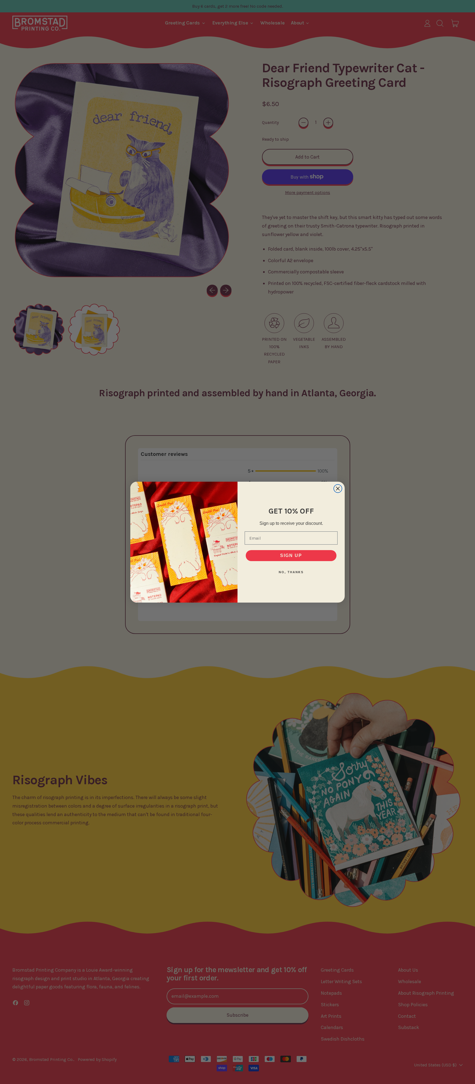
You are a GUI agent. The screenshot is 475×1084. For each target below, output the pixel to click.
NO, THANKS (291, 572)
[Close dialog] (338, 488)
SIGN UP (291, 555)
